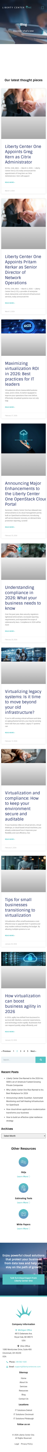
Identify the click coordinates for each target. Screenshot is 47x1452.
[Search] (40, 1060)
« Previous (6, 1051)
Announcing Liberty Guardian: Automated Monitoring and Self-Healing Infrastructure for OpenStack (24, 1101)
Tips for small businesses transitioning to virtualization (20, 907)
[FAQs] (23, 1162)
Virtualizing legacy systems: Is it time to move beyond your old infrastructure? (23, 702)
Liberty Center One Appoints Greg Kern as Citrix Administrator (23, 154)
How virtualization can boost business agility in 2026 (23, 1003)
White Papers (23, 1224)
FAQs (23, 1172)
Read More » (10, 182)
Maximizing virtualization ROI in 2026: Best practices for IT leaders (22, 374)
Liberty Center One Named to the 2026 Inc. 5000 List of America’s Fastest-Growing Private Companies (24, 1081)
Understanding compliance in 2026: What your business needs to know (23, 598)
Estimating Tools (23, 1198)
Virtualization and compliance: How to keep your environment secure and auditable (22, 806)
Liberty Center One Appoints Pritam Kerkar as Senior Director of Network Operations (23, 269)
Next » (33, 1051)
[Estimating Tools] (23, 1188)
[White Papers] (23, 1214)
